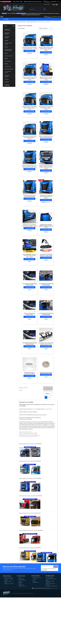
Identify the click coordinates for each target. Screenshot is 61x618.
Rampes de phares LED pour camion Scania (27, 443)
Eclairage (6, 40)
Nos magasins (21, 582)
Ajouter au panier (29, 51)
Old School (7, 81)
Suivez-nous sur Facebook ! (8, 577)
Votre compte (35, 576)
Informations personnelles (37, 577)
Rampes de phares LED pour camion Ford (27, 547)
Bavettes (6, 46)
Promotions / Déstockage (7, 85)
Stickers (6, 58)
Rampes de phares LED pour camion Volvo (27, 478)
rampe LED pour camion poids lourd (40, 414)
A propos (20, 581)
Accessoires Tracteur (9, 68)
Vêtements (7, 79)
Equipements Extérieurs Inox (8, 30)
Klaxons (6, 53)
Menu (5, 26)
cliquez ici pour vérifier (54, 588)
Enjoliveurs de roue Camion (8, 43)
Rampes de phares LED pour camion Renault (28, 495)
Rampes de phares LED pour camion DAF (27, 461)
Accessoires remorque (7, 76)
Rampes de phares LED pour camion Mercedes (28, 530)
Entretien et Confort (9, 55)
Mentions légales (21, 578)
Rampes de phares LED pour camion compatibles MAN (29, 513)
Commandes (35, 578)
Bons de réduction (36, 582)
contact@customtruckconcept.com (34, 1)
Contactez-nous (21, 584)
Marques (6, 63)
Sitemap (20, 583)
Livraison (20, 577)
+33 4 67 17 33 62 (18, 1)
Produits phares (8, 61)
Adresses (34, 581)
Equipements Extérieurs (7, 33)
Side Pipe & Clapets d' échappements (8, 50)
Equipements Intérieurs (7, 37)
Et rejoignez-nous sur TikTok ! (9, 583)
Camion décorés (8, 66)
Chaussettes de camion (8, 72)
